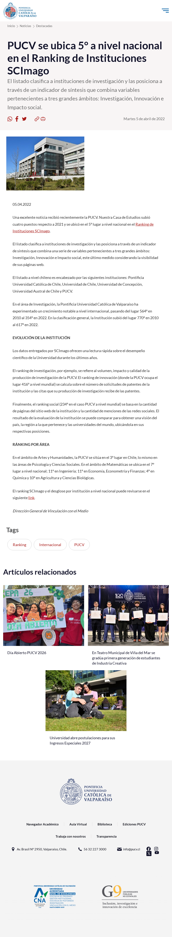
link (31, 497)
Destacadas (44, 26)
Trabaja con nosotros (71, 836)
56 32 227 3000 (95, 849)
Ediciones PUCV (134, 824)
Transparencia (106, 836)
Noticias (25, 26)
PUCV (79, 544)
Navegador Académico (42, 824)
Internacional (50, 544)
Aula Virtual (78, 824)
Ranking (19, 544)
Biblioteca (105, 824)
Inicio (11, 26)
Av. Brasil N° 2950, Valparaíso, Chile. (42, 849)
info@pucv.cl (131, 849)
